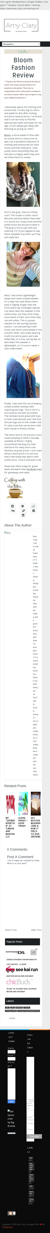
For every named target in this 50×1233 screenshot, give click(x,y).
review (19, 1008)
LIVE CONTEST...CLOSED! (16, 964)
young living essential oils (28, 1011)
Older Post (36, 929)
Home (12, 1018)
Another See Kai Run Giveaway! (19, 976)
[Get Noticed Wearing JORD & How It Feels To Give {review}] (36, 814)
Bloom (7, 135)
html (31, 1123)
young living (11, 1011)
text (31, 1129)
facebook (31, 469)
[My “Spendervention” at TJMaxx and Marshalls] (11, 814)
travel (26, 1008)
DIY (7, 1008)
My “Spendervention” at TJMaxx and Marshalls (10, 827)
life (12, 1008)
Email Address (30, 1106)
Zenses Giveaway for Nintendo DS (21, 960)
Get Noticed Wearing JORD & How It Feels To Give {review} (36, 827)
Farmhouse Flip (31, 1166)
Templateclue (7, 1227)
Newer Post (11, 929)
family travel (31, 1178)
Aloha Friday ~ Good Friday (23, 822)
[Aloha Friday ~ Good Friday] (23, 814)
